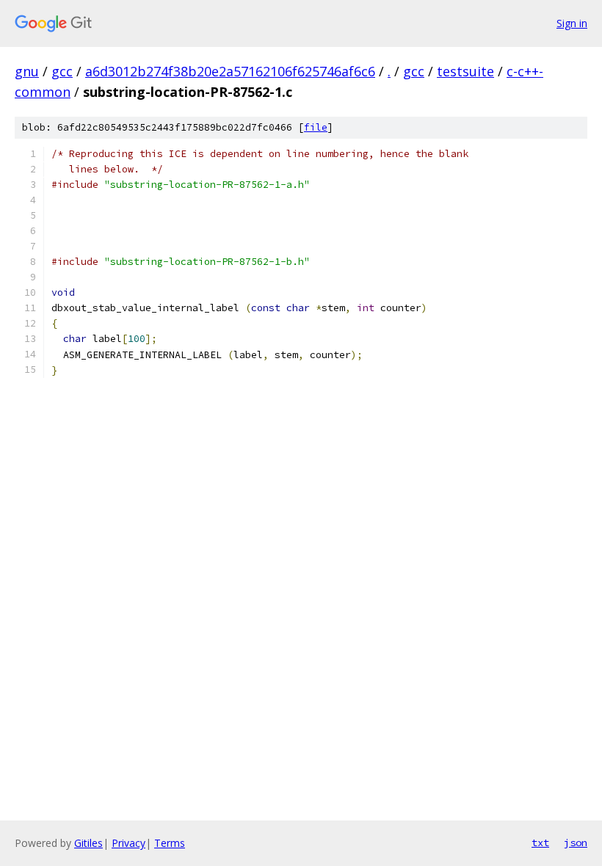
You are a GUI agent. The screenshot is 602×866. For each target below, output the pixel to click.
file (315, 127)
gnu (27, 71)
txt (540, 842)
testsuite (465, 71)
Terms (169, 843)
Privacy (128, 843)
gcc (62, 71)
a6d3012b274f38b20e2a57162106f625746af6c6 (230, 71)
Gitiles (88, 843)
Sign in (571, 23)
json (575, 842)
